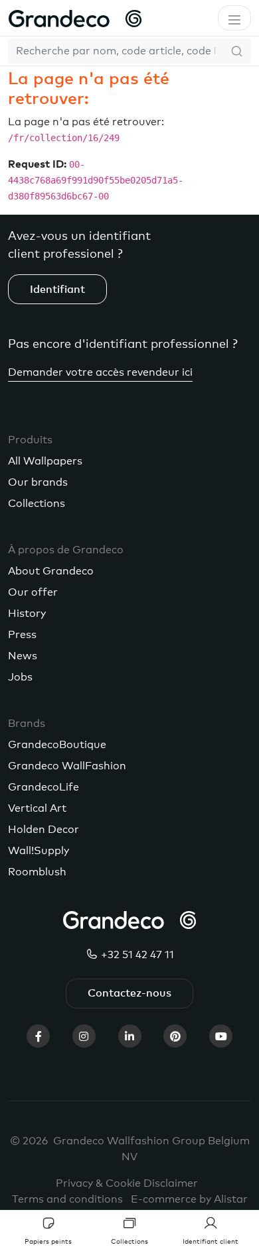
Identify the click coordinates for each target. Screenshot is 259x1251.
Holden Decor (43, 829)
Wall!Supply (38, 850)
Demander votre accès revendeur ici (100, 372)
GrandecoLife (43, 787)
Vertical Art (37, 808)
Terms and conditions (67, 1199)
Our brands (38, 482)
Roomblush (37, 872)
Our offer (33, 592)
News (22, 656)
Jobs (20, 677)
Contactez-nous (129, 993)
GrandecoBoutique (57, 744)
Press (22, 634)
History (27, 613)
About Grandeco (51, 571)
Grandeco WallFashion (67, 766)
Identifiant (57, 289)
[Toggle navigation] (234, 17)
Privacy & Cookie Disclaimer (127, 1183)
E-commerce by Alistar (189, 1199)
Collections (36, 503)
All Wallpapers (45, 461)
